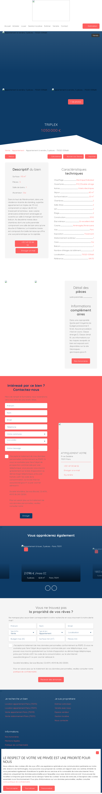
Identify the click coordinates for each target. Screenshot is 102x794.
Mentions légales (12, 741)
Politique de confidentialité (16, 745)
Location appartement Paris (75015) (21, 704)
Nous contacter (61, 720)
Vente (7, 150)
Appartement (18, 150)
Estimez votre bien (63, 704)
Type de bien (43, 631)
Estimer (47, 26)
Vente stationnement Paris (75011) (20, 716)
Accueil (7, 26)
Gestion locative (35, 26)
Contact (64, 26)
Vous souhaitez (11, 440)
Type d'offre (14, 631)
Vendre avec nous (63, 708)
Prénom (10, 406)
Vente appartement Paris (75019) (20, 712)
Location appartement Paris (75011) (21, 708)
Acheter (15, 26)
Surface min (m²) (46, 639)
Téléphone (11, 427)
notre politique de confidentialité (16, 782)
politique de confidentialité (35, 506)
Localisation (73, 632)
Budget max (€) (18, 639)
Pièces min (72, 639)
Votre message (14, 448)
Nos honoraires (12, 736)
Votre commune (14, 434)
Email (9, 420)
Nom (9, 413)
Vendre (56, 26)
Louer (23, 26)
